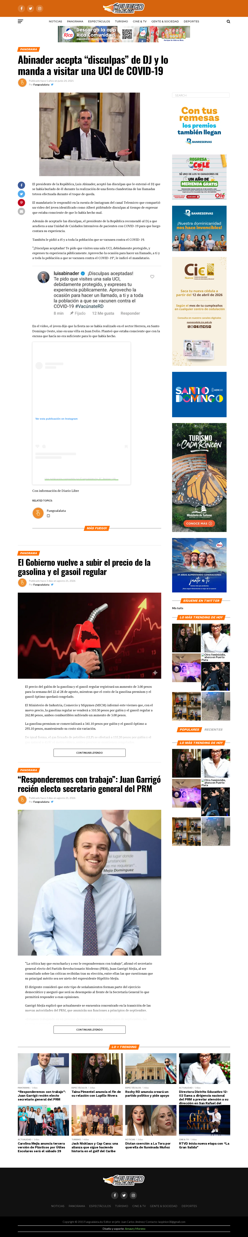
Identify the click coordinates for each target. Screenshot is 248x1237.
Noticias (55, 21)
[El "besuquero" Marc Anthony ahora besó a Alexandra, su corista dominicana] (215, 676)
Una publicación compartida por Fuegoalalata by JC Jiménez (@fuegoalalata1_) (89, 478)
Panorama (75, 21)
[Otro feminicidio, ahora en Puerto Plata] (216, 657)
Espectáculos (99, 21)
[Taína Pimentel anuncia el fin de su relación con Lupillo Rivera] (186, 638)
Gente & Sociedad (165, 21)
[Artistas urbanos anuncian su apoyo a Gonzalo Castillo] (186, 706)
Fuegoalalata (41, 84)
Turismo (121, 21)
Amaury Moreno (135, 1228)
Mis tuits (177, 608)
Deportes (191, 21)
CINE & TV (140, 21)
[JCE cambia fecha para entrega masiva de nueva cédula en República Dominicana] (186, 668)
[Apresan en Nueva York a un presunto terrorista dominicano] (216, 706)
